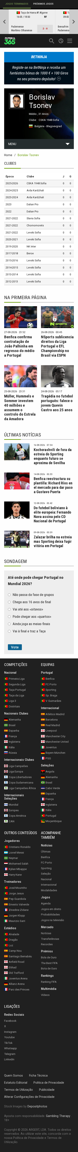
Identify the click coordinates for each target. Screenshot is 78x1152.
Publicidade (46, 1089)
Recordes (47, 944)
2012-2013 (12, 281)
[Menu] (70, 41)
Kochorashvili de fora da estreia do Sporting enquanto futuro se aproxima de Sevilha (53, 456)
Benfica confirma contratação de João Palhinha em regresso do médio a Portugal (19, 346)
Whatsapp (10, 1048)
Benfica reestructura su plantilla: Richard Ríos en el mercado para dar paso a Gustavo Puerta (53, 485)
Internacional (49, 884)
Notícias (46, 933)
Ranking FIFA (49, 981)
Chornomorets (35, 225)
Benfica (45, 857)
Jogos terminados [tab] (16, 4)
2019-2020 (12, 246)
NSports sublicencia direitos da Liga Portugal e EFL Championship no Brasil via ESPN (57, 346)
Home (8, 155)
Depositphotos (37, 1106)
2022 (8, 211)
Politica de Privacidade (48, 1082)
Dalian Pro (32, 204)
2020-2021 (12, 239)
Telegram (9, 1053)
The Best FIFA (49, 962)
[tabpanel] (39, 21)
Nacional (46, 879)
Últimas (45, 851)
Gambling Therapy (58, 1116)
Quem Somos (13, 1075)
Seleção (46, 873)
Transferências (50, 938)
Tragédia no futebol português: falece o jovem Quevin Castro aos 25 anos (57, 403)
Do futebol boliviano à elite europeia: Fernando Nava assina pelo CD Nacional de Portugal (52, 514)
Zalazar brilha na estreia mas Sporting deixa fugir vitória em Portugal (53, 541)
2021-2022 (12, 218)
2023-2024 (12, 197)
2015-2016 (12, 260)
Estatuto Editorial (15, 1082)
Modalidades (49, 890)
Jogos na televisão (52, 919)
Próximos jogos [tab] (43, 4)
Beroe (30, 253)
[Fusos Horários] (60, 41)
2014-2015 (12, 267)
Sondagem (15, 561)
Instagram (10, 1031)
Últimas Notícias (22, 435)
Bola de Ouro (49, 957)
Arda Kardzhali (35, 190)
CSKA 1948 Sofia (49, 120)
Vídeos (45, 995)
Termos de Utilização (18, 1089)
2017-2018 (12, 253)
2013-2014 (12, 274)
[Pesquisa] (51, 41)
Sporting (46, 868)
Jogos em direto (51, 908)
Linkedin (9, 1059)
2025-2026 (12, 183)
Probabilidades (50, 914)
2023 (8, 204)
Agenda (46, 903)
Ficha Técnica (38, 1075)
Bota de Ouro (49, 968)
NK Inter (31, 246)
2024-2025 (12, 190)
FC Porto (46, 862)
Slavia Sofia (33, 218)
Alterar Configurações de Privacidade (29, 1096)
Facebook (10, 1020)
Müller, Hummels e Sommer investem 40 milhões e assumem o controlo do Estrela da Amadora (20, 407)
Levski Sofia (34, 232)
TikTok (8, 1042)
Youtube (9, 1037)
